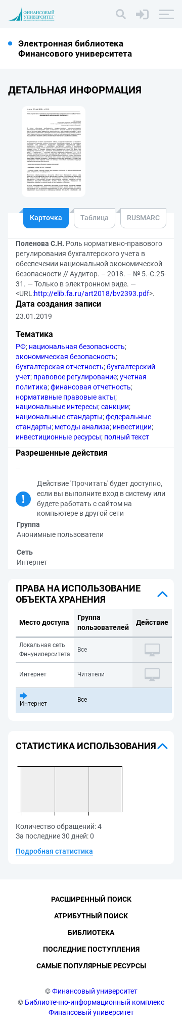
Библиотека (91, 932)
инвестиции (132, 427)
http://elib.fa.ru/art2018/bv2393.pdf (91, 293)
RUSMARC (143, 218)
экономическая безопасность (66, 357)
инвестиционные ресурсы (58, 437)
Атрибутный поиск (91, 916)
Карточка (46, 218)
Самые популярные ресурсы (91, 966)
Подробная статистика (54, 851)
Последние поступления (91, 949)
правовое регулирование (75, 377)
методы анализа (82, 427)
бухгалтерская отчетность (60, 367)
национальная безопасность (77, 346)
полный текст (126, 437)
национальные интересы (57, 407)
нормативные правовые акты (65, 397)
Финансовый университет (95, 991)
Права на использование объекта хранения (78, 594)
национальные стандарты (59, 417)
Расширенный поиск (91, 899)
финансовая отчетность (91, 387)
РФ (21, 346)
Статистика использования (86, 746)
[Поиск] (121, 14)
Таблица (94, 218)
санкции (115, 407)
